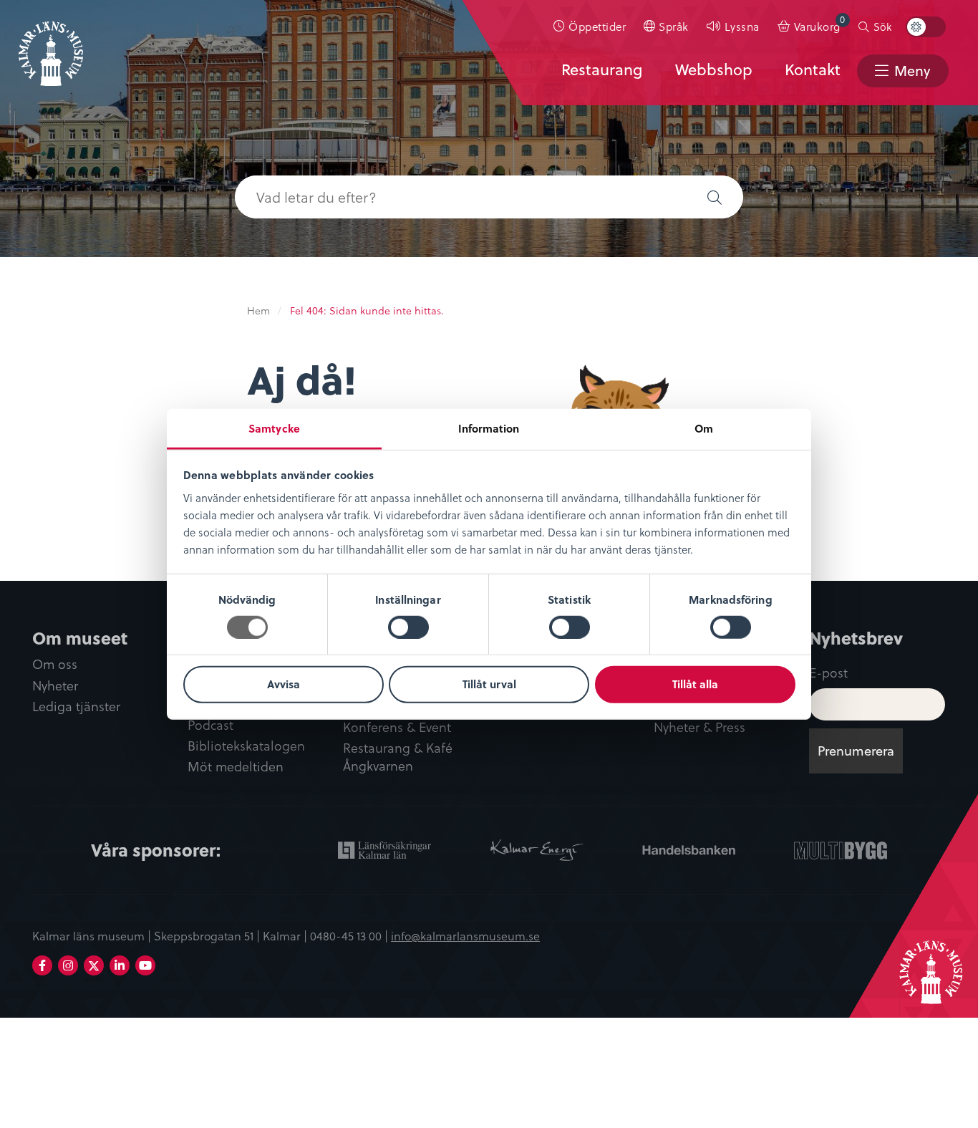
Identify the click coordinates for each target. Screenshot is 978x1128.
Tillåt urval (489, 684)
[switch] (408, 627)
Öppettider (597, 26)
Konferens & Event (397, 727)
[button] (714, 196)
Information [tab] (488, 427)
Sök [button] (882, 26)
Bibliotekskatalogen (246, 746)
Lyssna (742, 26)
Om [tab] (703, 427)
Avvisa (283, 684)
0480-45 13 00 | (350, 935)
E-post (828, 672)
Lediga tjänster (76, 706)
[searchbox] (460, 196)
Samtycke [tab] (274, 427)
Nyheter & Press (699, 727)
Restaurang (601, 69)
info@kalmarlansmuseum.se (465, 935)
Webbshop (713, 69)
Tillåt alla (695, 684)
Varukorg (820, 23)
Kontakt (813, 69)
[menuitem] (590, 26)
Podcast (210, 725)
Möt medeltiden (236, 767)
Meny (912, 70)
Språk (674, 26)
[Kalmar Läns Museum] (51, 45)
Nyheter (55, 686)
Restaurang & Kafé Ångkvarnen (397, 757)
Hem (258, 310)
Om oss (54, 664)
